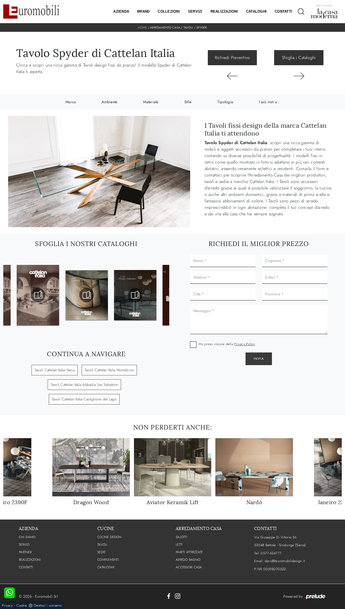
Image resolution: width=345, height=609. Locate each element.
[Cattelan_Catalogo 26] (135, 295)
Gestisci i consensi (48, 605)
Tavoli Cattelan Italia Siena (54, 370)
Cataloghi (256, 11)
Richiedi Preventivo (232, 57)
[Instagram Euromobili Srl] (177, 595)
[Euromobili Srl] (31, 11)
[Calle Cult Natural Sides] (299, 76)
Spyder (201, 27)
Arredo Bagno (188, 559)
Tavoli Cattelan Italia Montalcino (109, 370)
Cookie (21, 605)
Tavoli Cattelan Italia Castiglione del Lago (84, 399)
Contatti (283, 11)
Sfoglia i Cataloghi (299, 57)
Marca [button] (70, 102)
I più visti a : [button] (269, 102)
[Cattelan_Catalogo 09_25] (86, 295)
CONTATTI (26, 567)
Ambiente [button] (109, 102)
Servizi (195, 11)
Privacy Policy (244, 344)
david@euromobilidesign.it (285, 560)
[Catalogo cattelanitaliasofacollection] (37, 295)
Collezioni (169, 11)
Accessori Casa (189, 567)
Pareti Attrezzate (189, 552)
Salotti (181, 537)
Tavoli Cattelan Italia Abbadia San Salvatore (84, 384)
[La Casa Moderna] (324, 11)
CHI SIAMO (27, 537)
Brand (143, 11)
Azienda (121, 11)
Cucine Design (109, 537)
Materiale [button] (150, 102)
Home (142, 27)
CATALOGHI (105, 567)
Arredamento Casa (165, 27)
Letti (179, 544)
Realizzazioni (224, 11)
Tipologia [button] (225, 102)
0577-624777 (271, 553)
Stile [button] (187, 102)
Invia (259, 358)
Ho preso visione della (227, 344)
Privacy (7, 605)
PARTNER (25, 552)
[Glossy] (232, 76)
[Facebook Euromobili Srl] (168, 595)
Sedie (101, 552)
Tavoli (188, 27)
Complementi (108, 559)
